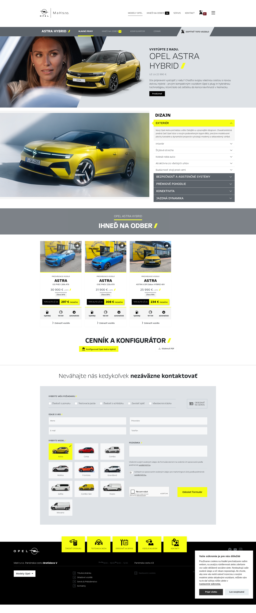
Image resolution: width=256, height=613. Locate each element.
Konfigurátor (137, 31)
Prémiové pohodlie (171, 184)
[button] (60, 323)
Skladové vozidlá (84, 577)
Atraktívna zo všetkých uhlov (172, 163)
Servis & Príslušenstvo (87, 581)
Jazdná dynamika (169, 198)
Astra (60, 280)
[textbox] (87, 421)
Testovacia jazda (86, 403)
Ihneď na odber (157, 13)
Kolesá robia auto (165, 157)
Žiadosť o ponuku (61, 403)
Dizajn (163, 115)
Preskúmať (157, 93)
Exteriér (162, 123)
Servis (177, 13)
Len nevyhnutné (236, 592)
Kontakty (81, 586)
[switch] (131, 472)
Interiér (160, 143)
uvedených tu (144, 465)
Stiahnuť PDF (167, 348)
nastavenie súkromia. (210, 584)
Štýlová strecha (164, 150)
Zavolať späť (138, 403)
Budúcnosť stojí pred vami (171, 170)
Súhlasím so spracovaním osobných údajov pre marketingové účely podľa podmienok (169, 473)
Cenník (157, 31)
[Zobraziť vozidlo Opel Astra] (60, 256)
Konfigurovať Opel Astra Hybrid (100, 349)
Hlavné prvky (85, 31)
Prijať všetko (211, 592)
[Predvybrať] (77, 245)
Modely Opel (135, 13)
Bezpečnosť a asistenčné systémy (183, 177)
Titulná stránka (84, 573)
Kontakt (190, 13)
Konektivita (165, 191)
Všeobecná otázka (162, 403)
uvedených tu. (140, 475)
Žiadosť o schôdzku (113, 403)
